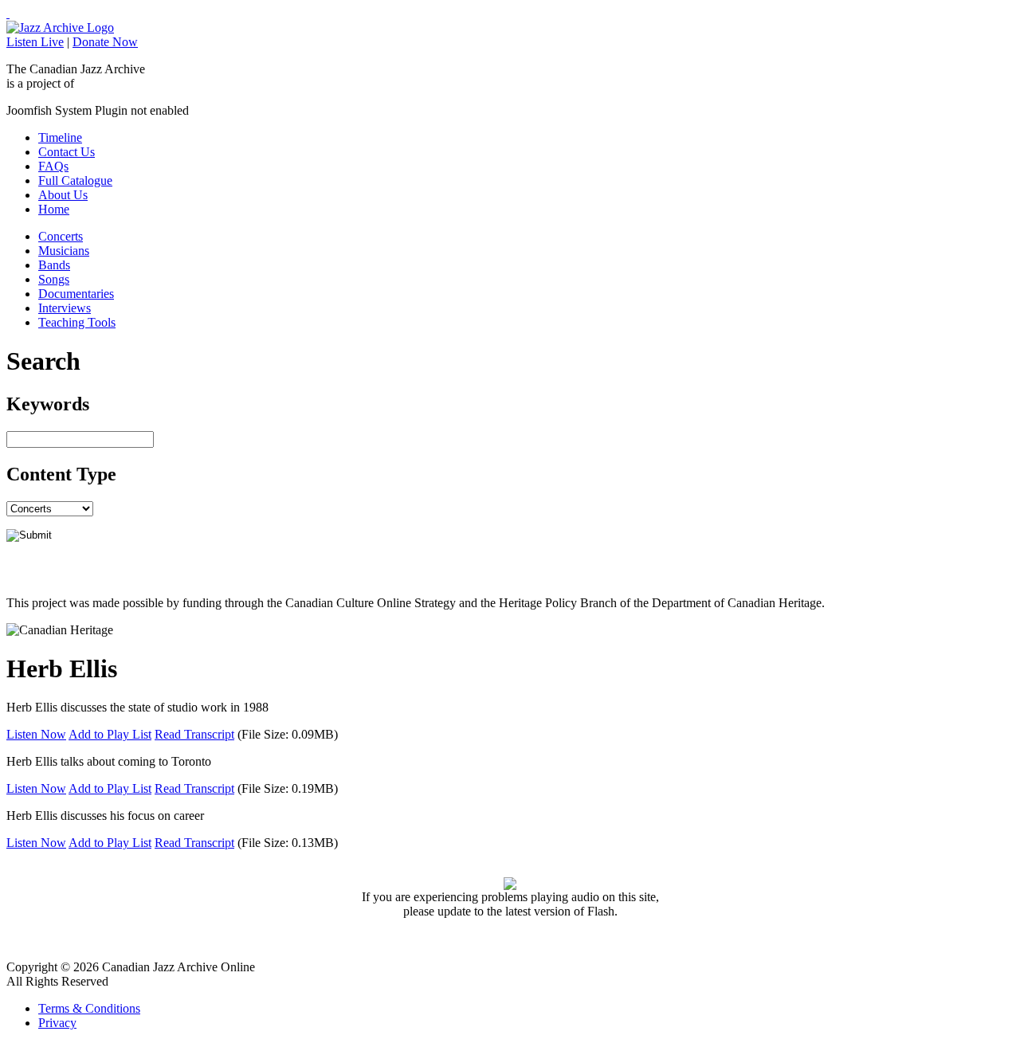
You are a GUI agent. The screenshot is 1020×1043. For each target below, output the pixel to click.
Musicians (63, 250)
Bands (54, 265)
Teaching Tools (77, 322)
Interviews (64, 308)
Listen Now (36, 734)
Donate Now (105, 42)
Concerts (60, 236)
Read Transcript (194, 734)
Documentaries (76, 293)
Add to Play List (110, 734)
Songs (53, 279)
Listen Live (35, 42)
